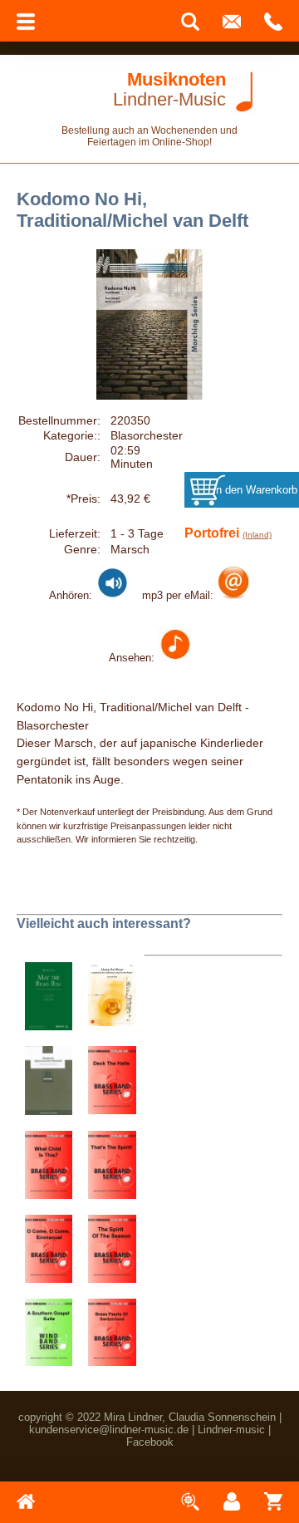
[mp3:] (233, 595)
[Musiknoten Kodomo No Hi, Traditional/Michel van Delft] (174, 657)
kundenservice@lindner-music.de (109, 1429)
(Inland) (257, 534)
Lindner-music (231, 1429)
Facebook (150, 1442)
